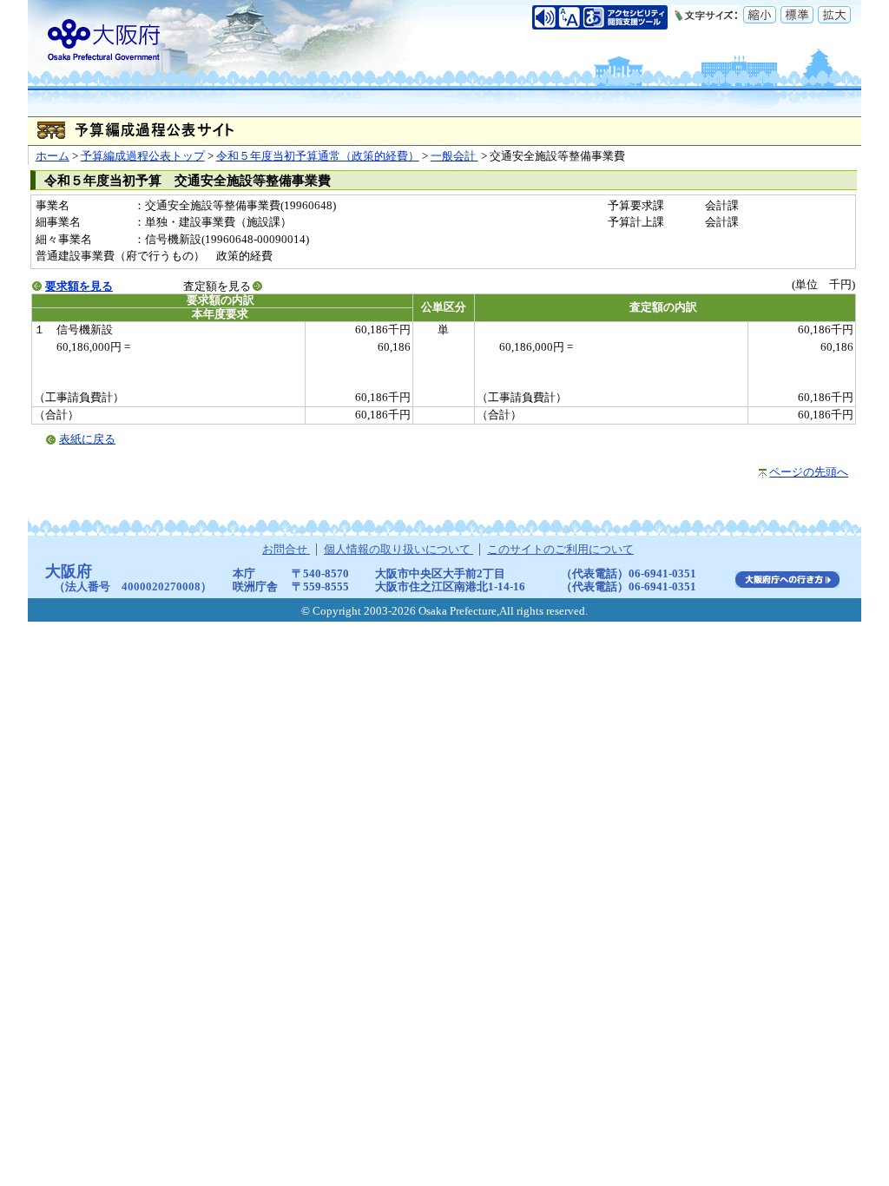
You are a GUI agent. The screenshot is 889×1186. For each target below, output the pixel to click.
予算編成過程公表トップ (143, 156)
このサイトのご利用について (560, 550)
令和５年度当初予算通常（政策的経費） (317, 156)
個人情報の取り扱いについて (398, 550)
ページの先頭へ (808, 472)
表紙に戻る (87, 439)
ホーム (52, 156)
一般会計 (454, 156)
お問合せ (286, 550)
